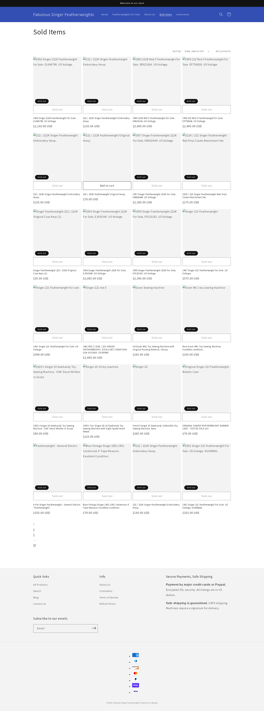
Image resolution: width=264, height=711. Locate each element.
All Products (40, 584)
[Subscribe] (94, 628)
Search (37, 591)
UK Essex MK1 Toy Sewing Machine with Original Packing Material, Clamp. (153, 348)
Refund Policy (107, 603)
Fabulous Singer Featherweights (126, 703)
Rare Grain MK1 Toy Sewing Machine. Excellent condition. (201, 348)
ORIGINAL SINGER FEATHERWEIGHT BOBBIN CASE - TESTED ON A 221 (205, 427)
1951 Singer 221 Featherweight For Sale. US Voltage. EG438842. (205, 506)
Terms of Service (108, 597)
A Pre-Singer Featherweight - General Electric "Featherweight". (57, 506)
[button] (221, 14)
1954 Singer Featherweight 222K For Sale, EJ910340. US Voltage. (104, 272)
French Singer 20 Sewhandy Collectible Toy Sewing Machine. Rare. (155, 427)
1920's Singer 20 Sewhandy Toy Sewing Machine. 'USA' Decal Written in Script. (53, 427)
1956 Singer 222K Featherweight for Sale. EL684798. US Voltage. (54, 120)
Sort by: (177, 51)
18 (34, 545)
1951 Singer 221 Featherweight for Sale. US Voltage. (55, 348)
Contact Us (39, 603)
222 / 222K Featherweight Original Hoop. (104, 194)
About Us (104, 584)
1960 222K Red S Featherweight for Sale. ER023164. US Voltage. (154, 120)
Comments (105, 591)
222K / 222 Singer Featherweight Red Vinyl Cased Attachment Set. (204, 196)
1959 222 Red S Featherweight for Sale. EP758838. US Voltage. (202, 120)
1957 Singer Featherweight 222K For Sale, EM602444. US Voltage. (154, 196)
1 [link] (34, 524)
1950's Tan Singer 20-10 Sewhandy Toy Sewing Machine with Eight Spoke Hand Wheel (104, 428)
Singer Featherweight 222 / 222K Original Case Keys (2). (54, 272)
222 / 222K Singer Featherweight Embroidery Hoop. (106, 120)
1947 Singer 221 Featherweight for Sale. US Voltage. (205, 272)
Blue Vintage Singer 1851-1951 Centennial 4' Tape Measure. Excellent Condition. (106, 506)
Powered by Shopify (149, 703)
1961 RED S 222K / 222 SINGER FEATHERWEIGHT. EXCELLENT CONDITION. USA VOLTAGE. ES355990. (105, 349)
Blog (35, 597)
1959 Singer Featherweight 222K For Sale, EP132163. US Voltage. (154, 272)
